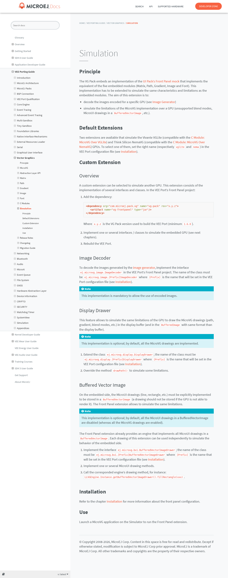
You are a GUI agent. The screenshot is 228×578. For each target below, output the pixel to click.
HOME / (82, 23)
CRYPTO (21, 301)
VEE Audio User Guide (26, 354)
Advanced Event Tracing (29, 115)
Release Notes (26, 237)
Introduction (23, 77)
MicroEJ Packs (24, 88)
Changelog (25, 243)
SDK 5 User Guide (24, 368)
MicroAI (21, 269)
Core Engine (23, 104)
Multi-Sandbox (24, 120)
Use (24, 233)
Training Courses (23, 361)
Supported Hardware (170, 6)
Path (22, 183)
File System (23, 280)
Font (22, 198)
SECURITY (22, 306)
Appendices (23, 328)
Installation (27, 228)
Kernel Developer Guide (27, 334)
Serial (20, 147)
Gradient (24, 188)
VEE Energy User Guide (26, 348)
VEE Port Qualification (28, 99)
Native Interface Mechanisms (32, 136)
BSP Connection (25, 93)
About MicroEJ (22, 381)
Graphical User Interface (29, 152)
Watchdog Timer (25, 312)
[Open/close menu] (13, 44)
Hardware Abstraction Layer (31, 290)
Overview (20, 44)
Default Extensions (30, 218)
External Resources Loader (31, 141)
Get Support (21, 375)
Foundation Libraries (28, 131)
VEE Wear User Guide (26, 341)
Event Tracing (24, 109)
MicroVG (24, 167)
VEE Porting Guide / (97, 23)
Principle (24, 162)
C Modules (25, 203)
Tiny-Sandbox (24, 125)
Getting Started (23, 51)
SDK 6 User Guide (24, 57)
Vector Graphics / (116, 23)
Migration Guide (27, 247)
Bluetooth (22, 258)
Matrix (23, 178)
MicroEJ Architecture (28, 83)
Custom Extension (30, 223)
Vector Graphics (26, 157)
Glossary (19, 37)
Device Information (27, 296)
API (151, 6)
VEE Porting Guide (25, 71)
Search (139, 6)
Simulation (25, 208)
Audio (20, 264)
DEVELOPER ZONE (208, 6)
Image (23, 193)
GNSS (20, 285)
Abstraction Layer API (30, 173)
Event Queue (23, 274)
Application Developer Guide (30, 64)
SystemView (23, 317)
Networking (23, 253)
